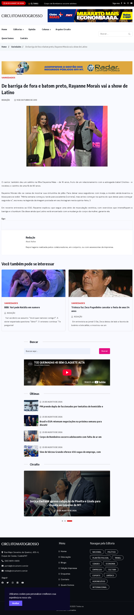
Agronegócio (99, 581)
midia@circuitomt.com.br (16, 571)
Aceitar (15, 603)
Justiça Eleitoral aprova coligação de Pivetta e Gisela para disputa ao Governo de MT (65, 503)
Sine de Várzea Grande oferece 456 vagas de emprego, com (70, 451)
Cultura (112, 570)
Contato (24, 38)
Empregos (97, 570)
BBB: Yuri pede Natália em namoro (22, 307)
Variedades (16, 46)
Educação (66, 557)
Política (112, 552)
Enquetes (65, 573)
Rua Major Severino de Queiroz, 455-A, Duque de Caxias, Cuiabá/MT (20, 554)
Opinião (31, 29)
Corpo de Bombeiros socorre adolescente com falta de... (68, 4)
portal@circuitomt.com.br (16, 566)
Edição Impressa (69, 568)
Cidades (96, 564)
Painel (118, 558)
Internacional (100, 587)
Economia (110, 564)
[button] (62, 521)
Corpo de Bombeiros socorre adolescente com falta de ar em (71, 436)
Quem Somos (8, 38)
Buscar (105, 351)
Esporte (96, 575)
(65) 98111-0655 (11, 561)
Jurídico (110, 575)
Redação (11, 313)
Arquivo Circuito (63, 29)
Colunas (45, 29)
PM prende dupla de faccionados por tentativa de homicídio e (71, 406)
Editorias (17, 29)
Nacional (97, 552)
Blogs (63, 562)
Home (4, 29)
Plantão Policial (101, 558)
